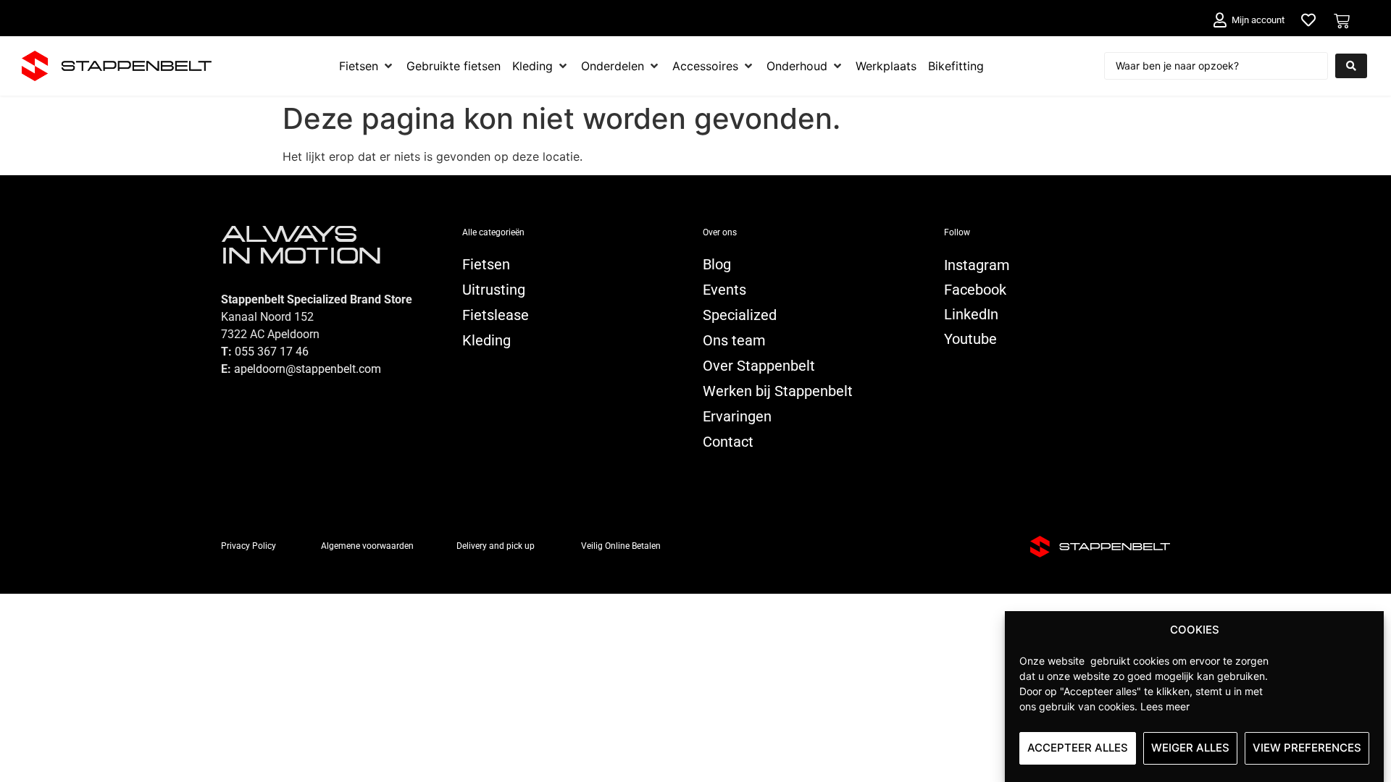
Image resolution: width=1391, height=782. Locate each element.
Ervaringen (737, 416)
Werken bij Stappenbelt (778, 391)
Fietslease (495, 315)
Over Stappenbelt (759, 365)
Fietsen (486, 264)
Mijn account (1258, 19)
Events (724, 289)
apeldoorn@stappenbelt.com (307, 369)
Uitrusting (493, 289)
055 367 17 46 (272, 351)
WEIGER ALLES (1190, 747)
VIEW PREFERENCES (1307, 747)
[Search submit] (1351, 66)
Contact (728, 441)
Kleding (486, 340)
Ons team (734, 340)
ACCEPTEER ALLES (1077, 747)
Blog (717, 264)
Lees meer (1165, 705)
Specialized (740, 315)
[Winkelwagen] (1342, 21)
